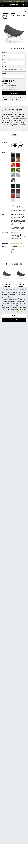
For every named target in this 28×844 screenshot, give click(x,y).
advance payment (10, 98)
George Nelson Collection (16, 243)
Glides (4, 66)
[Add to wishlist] (25, 11)
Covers (4, 52)
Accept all (14, 320)
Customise (14, 315)
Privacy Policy (17, 311)
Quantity (4, 73)
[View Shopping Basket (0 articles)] (26, 5)
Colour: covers (6, 59)
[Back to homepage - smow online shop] (14, 5)
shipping (7, 85)
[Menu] (2, 5)
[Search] (23, 5)
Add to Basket (14, 93)
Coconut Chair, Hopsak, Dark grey (7, 286)
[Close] (26, 1)
